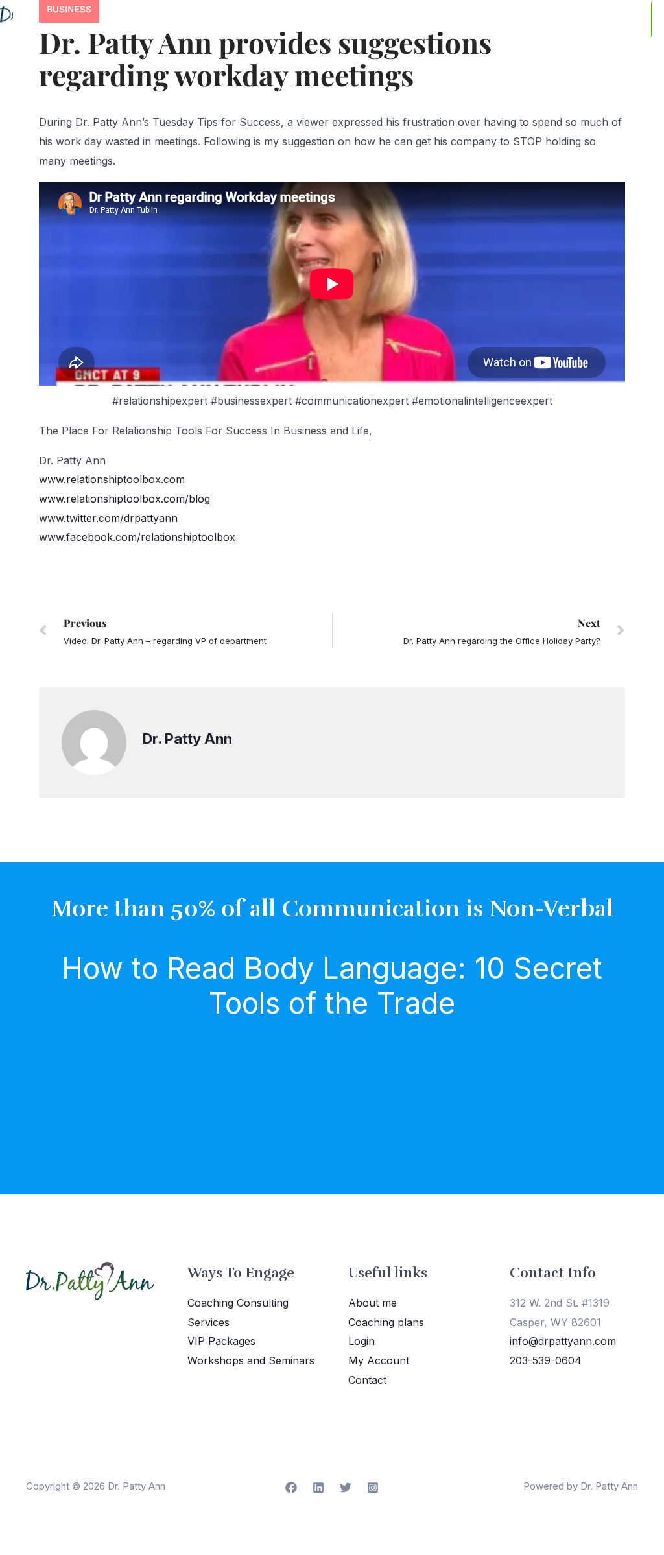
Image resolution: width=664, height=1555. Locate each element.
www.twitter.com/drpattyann (108, 518)
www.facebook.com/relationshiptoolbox (137, 536)
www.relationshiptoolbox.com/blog (124, 498)
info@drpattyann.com (563, 1341)
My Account (378, 1360)
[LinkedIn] (318, 1487)
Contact (367, 1379)
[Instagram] (373, 1487)
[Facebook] (291, 1487)
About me (372, 1302)
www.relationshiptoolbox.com (112, 479)
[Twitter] (345, 1487)
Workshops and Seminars (250, 1360)
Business (69, 9)
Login (361, 1341)
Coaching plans (386, 1322)
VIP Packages (221, 1341)
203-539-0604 (546, 1360)
